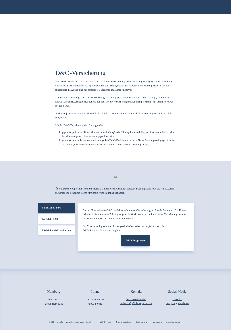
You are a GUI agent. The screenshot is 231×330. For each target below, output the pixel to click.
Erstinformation (173, 322)
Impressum (156, 322)
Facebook (183, 303)
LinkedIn (177, 299)
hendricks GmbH (100, 188)
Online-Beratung (123, 322)
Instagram (170, 303)
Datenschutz (141, 322)
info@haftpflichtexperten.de (136, 303)
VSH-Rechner (106, 322)
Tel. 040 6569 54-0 (136, 299)
